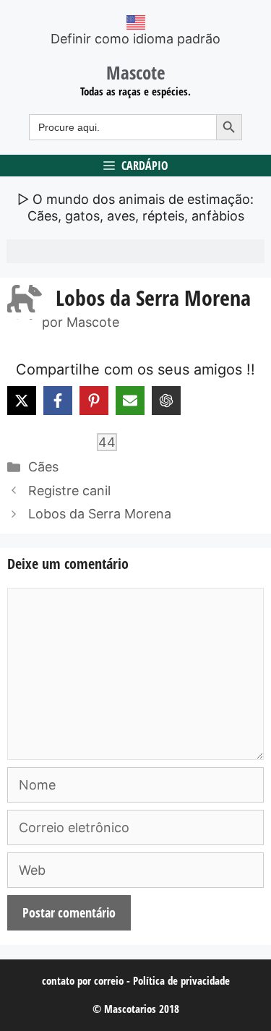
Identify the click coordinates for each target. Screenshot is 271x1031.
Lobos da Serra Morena (99, 513)
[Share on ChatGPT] (166, 400)
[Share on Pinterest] (93, 400)
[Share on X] (21, 400)
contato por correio (83, 980)
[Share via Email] (130, 400)
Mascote (135, 72)
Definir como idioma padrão (135, 38)
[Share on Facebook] (57, 400)
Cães (43, 466)
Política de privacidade (181, 980)
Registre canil (69, 490)
